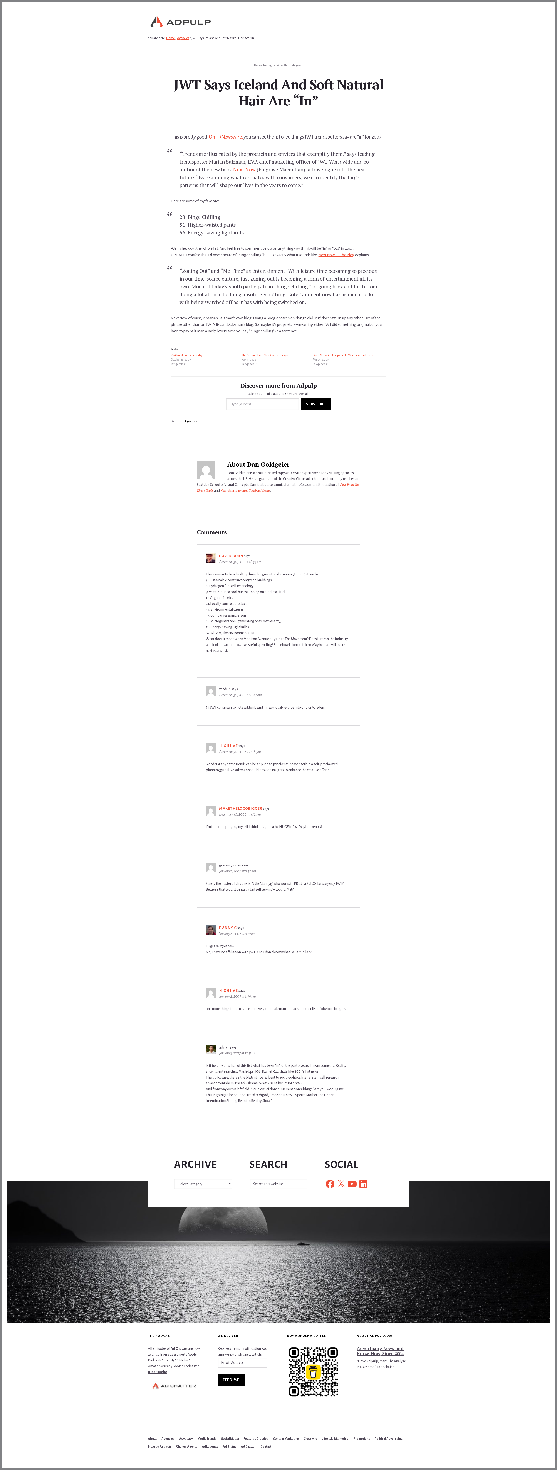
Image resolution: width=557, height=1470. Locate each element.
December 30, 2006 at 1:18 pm (240, 752)
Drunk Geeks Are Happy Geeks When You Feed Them (343, 355)
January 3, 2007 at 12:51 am (238, 1053)
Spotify (169, 1360)
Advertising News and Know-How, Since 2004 (380, 1350)
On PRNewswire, (226, 137)
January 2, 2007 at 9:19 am (237, 934)
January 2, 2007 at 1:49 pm (237, 996)
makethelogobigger (240, 809)
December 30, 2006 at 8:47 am (240, 695)
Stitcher (182, 1360)
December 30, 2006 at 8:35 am (240, 562)
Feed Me (231, 1380)
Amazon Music (159, 1366)
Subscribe (316, 404)
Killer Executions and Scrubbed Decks (245, 491)
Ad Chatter (179, 1349)
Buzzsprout (176, 1354)
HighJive (228, 746)
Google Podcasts (185, 1366)
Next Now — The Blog (336, 255)
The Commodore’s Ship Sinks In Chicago (265, 355)
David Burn (231, 556)
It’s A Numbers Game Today (186, 355)
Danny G (228, 928)
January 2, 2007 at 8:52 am (237, 871)
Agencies (190, 421)
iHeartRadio (157, 1372)
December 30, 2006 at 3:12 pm (240, 814)
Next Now (244, 169)
